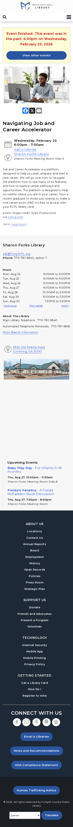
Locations (34, 531)
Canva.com (15, 217)
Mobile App (34, 651)
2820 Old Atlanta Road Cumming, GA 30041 (29, 349)
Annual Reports (34, 544)
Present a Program (34, 620)
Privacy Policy (34, 664)
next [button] (65, 305)
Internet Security (34, 645)
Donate (34, 607)
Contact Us (34, 537)
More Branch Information (20, 332)
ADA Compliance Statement (38, 765)
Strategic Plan (34, 589)
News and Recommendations (38, 750)
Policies (34, 576)
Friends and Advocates (35, 614)
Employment (34, 557)
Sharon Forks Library (31, 154)
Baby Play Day (34, 469)
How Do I (34, 689)
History (34, 563)
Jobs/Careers (18, 224)
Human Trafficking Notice (38, 790)
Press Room (34, 582)
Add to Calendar (25, 149)
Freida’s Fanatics (30, 492)
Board (34, 550)
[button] (69, 17)
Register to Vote (35, 695)
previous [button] (10, 305)
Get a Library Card (34, 683)
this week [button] (36, 305)
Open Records (34, 569)
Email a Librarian (36, 736)
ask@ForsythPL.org (16, 254)
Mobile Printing (34, 658)
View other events (36, 55)
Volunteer (35, 626)
